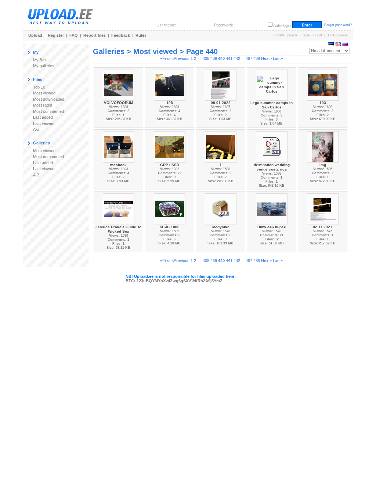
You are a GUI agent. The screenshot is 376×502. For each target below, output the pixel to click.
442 (237, 58)
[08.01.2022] (220, 84)
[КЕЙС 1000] (169, 209)
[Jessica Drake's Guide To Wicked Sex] (118, 209)
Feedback (120, 35)
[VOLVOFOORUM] (118, 84)
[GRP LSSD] (169, 146)
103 (322, 103)
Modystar (220, 227)
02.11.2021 (322, 227)
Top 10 (39, 87)
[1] (220, 146)
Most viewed (44, 93)
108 (169, 103)
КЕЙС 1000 (170, 227)
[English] (338, 45)
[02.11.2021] (322, 209)
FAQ (73, 35)
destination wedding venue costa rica (272, 167)
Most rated (42, 105)
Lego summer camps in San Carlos (271, 105)
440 (221, 58)
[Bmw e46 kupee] (271, 209)
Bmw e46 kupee (271, 227)
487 (249, 58)
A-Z (36, 129)
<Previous (180, 58)
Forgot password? (338, 25)
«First (165, 58)
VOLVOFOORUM (118, 103)
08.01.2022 (221, 103)
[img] (323, 146)
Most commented (48, 111)
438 (206, 58)
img (322, 165)
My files (40, 60)
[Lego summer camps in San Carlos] (271, 84)
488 (256, 58)
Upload (35, 35)
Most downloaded (48, 99)
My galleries (43, 66)
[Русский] (345, 45)
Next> (266, 58)
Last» (278, 58)
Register (56, 35)
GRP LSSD (169, 165)
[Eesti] (331, 45)
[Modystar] (220, 209)
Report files (94, 35)
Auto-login (282, 25)
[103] (322, 84)
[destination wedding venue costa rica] (272, 146)
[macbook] (118, 146)
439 (213, 58)
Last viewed (43, 123)
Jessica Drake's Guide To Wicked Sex (118, 229)
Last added (43, 117)
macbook (118, 165)
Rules (141, 35)
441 (229, 58)
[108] (169, 84)
